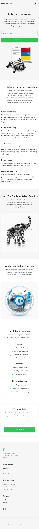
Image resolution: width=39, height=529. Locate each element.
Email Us (5, 500)
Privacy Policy (23, 524)
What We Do (6, 473)
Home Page (6, 468)
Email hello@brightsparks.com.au (11, 524)
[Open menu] (36, 3)
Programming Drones (9, 484)
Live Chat (5, 502)
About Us (5, 471)
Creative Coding (7, 489)
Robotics (5, 487)
